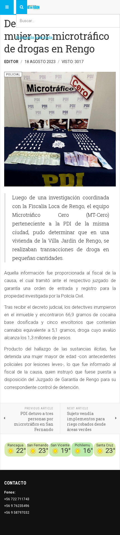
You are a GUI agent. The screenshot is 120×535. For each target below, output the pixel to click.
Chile (33, 460)
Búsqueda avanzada (34, 37)
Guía (97, 460)
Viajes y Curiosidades (73, 460)
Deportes (46, 460)
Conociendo (17, 460)
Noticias (109, 460)
